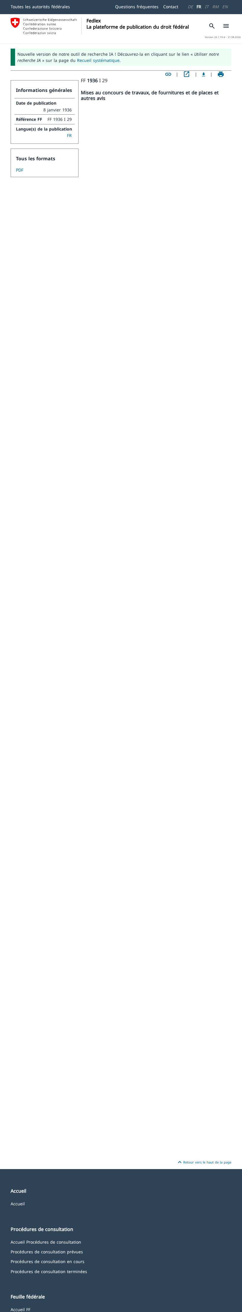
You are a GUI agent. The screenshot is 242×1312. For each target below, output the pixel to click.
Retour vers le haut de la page (203, 1162)
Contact (170, 6)
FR (199, 6)
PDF (19, 170)
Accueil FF (20, 1309)
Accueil (18, 1203)
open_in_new (186, 74)
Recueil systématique (98, 60)
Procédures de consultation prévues (47, 1251)
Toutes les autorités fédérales (40, 6)
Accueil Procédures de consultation (46, 1241)
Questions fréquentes (136, 6)
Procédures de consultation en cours (47, 1261)
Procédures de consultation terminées (49, 1271)
